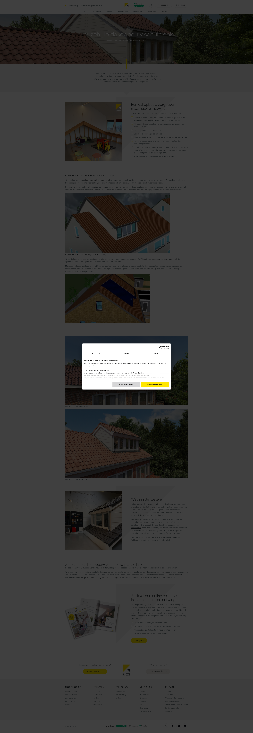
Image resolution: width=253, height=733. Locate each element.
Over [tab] (156, 353)
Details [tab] (126, 353)
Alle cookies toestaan (154, 384)
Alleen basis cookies (126, 384)
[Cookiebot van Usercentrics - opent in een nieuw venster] (160, 347)
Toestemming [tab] (96, 354)
